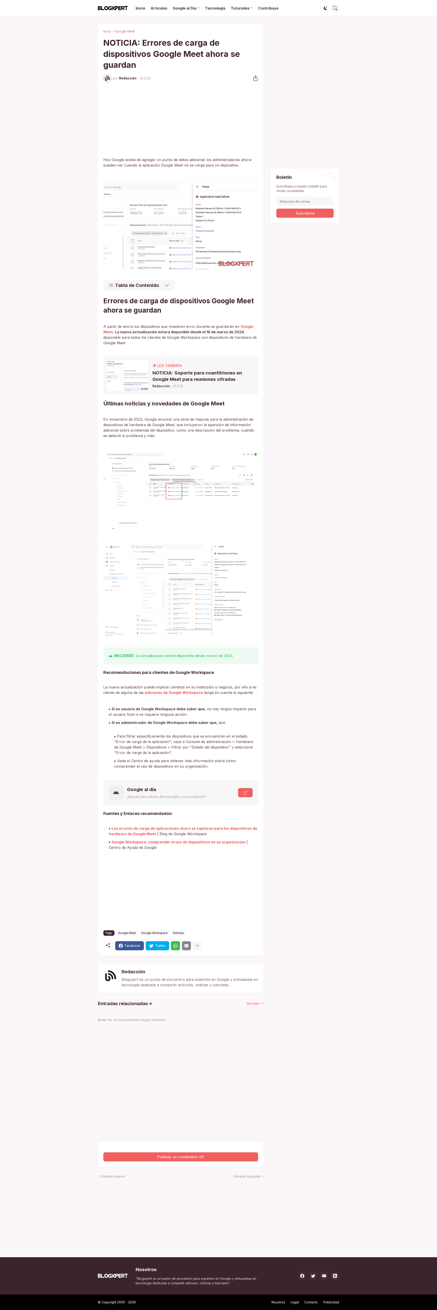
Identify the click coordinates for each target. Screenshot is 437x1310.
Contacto (311, 1302)
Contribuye (268, 8)
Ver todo (252, 1003)
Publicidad (331, 1302)
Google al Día (184, 8)
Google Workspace (154, 933)
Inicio (140, 8)
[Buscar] (335, 8)
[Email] (186, 945)
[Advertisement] (180, 120)
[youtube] (324, 1276)
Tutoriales (240, 8)
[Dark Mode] (325, 8)
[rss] (335, 1276)
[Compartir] (254, 78)
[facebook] (302, 1276)
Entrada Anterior (113, 1176)
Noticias (178, 933)
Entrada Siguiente (247, 1176)
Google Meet (125, 31)
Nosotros (278, 1302)
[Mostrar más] (197, 945)
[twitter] (313, 1276)
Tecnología (215, 8)
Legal (295, 1302)
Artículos (159, 8)
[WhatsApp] (175, 945)
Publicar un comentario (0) (180, 1157)
